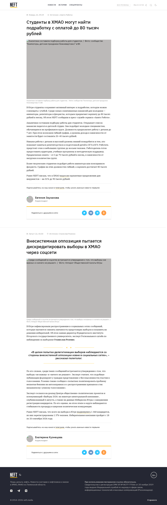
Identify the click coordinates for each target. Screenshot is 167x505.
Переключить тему (155, 5)
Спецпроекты (75, 5)
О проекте (152, 500)
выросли (64, 175)
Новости (52, 5)
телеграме (59, 188)
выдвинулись (84, 412)
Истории (63, 5)
